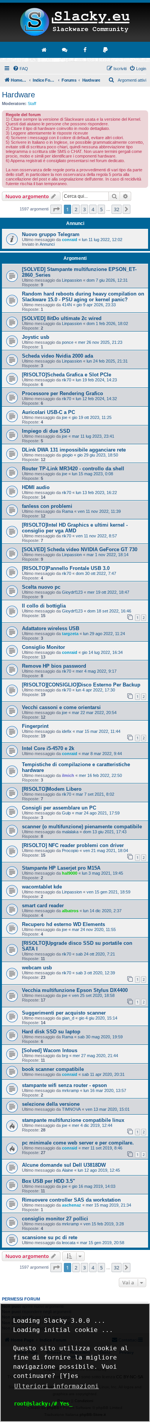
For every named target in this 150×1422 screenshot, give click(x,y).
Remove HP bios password (54, 666)
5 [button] (101, 209)
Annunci (47, 244)
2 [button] (76, 209)
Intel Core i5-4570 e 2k (48, 748)
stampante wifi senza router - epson (64, 1085)
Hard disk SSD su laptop (51, 1031)
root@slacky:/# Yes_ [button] (43, 1404)
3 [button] (84, 209)
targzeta (70, 633)
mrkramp (70, 1090)
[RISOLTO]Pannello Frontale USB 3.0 (66, 568)
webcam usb (37, 967)
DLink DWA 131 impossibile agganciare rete (74, 450)
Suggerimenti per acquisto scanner (64, 1013)
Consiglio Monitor (43, 647)
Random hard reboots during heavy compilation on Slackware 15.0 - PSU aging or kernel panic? (83, 296)
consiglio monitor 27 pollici (55, 1219)
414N (67, 304)
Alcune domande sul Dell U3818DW (64, 1165)
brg (65, 1055)
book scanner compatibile (53, 1069)
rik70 (66, 380)
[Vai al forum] (65, 50)
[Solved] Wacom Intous (49, 1050)
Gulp (66, 813)
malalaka (70, 831)
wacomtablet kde (42, 887)
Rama (67, 511)
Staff (32, 103)
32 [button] (116, 209)
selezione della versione (51, 1104)
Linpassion (72, 280)
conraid (69, 239)
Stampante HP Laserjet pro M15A (61, 868)
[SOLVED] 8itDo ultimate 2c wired (62, 318)
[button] (56, 209)
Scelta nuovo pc (41, 587)
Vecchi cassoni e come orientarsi (61, 707)
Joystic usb (35, 337)
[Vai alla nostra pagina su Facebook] (85, 50)
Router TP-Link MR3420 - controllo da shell (73, 468)
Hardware (18, 94)
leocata (68, 1242)
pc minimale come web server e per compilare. (78, 1143)
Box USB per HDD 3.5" (48, 1181)
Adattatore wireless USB (50, 628)
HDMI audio (36, 487)
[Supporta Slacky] (105, 50)
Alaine (67, 1170)
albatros (70, 910)
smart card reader (43, 905)
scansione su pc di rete (49, 1237)
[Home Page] (75, 22)
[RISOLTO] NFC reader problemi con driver (73, 845)
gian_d (68, 1018)
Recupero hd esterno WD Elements (63, 924)
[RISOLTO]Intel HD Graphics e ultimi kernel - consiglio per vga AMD (75, 528)
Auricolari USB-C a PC (48, 412)
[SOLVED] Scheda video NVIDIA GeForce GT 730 (79, 549)
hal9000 (69, 873)
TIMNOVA (71, 1109)
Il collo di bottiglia (44, 606)
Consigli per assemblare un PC (59, 808)
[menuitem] (20, 68)
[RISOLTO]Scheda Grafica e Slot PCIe (66, 375)
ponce (67, 342)
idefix (67, 731)
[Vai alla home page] (44, 50)
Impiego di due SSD (46, 431)
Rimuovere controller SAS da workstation (71, 1200)
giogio (67, 455)
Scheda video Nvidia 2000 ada (57, 356)
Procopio (70, 850)
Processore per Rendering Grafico (62, 393)
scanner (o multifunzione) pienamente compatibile (82, 826)
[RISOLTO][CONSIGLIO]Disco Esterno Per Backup (81, 685)
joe (64, 417)
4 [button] (93, 209)
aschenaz (71, 1205)
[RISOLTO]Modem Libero (52, 789)
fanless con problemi (47, 506)
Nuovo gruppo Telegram (51, 234)
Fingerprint (35, 726)
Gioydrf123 (72, 592)
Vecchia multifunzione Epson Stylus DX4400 (75, 990)
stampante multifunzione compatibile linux (73, 1120)
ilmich (68, 775)
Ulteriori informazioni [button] (56, 1386)
